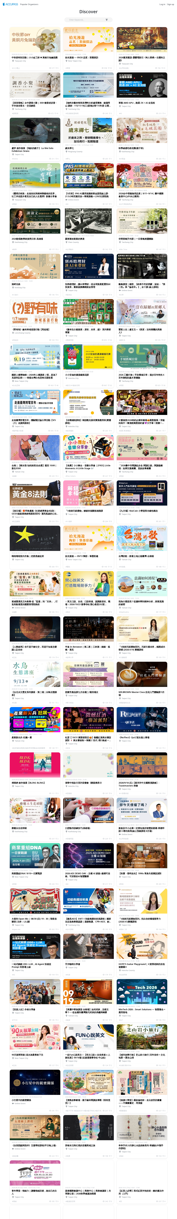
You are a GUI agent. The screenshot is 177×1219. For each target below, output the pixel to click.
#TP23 (14, 1020)
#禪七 (68, 159)
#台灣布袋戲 (124, 68)
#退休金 (69, 295)
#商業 (14, 884)
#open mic (16, 929)
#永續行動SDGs (125, 1065)
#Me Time (123, 249)
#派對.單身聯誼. (125, 431)
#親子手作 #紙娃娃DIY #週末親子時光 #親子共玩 (84, 1111)
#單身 (121, 884)
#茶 (120, 1201)
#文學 (121, 295)
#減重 (14, 612)
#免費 (68, 1156)
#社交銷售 (16, 521)
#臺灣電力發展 (17, 431)
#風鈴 (121, 1156)
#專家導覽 (69, 340)
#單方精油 (69, 703)
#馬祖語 (15, 340)
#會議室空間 (70, 1201)
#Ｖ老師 (69, 521)
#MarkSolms (124, 612)
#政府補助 (69, 431)
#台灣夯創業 (124, 839)
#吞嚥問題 (69, 839)
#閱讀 (14, 204)
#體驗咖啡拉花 (124, 703)
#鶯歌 (68, 567)
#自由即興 (123, 975)
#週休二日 (123, 929)
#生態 (14, 703)
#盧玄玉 (122, 340)
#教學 (14, 249)
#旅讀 (68, 1020)
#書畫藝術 (123, 1111)
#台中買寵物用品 (125, 204)
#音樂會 (69, 793)
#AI (120, 113)
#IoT (121, 1020)
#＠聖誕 (122, 159)
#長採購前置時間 (72, 113)
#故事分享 (69, 657)
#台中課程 (69, 929)
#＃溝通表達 (124, 793)
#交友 (14, 657)
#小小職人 (16, 68)
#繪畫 (14, 476)
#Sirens (15, 159)
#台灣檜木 (69, 249)
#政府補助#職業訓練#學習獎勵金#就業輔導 (28, 748)
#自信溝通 (69, 1065)
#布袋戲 (122, 567)
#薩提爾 (15, 1156)
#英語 (68, 612)
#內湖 (68, 975)
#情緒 (14, 1201)
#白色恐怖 (16, 385)
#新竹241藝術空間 (73, 385)
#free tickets (71, 476)
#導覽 (68, 68)
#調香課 (15, 113)
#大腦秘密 (123, 657)
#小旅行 (15, 295)
